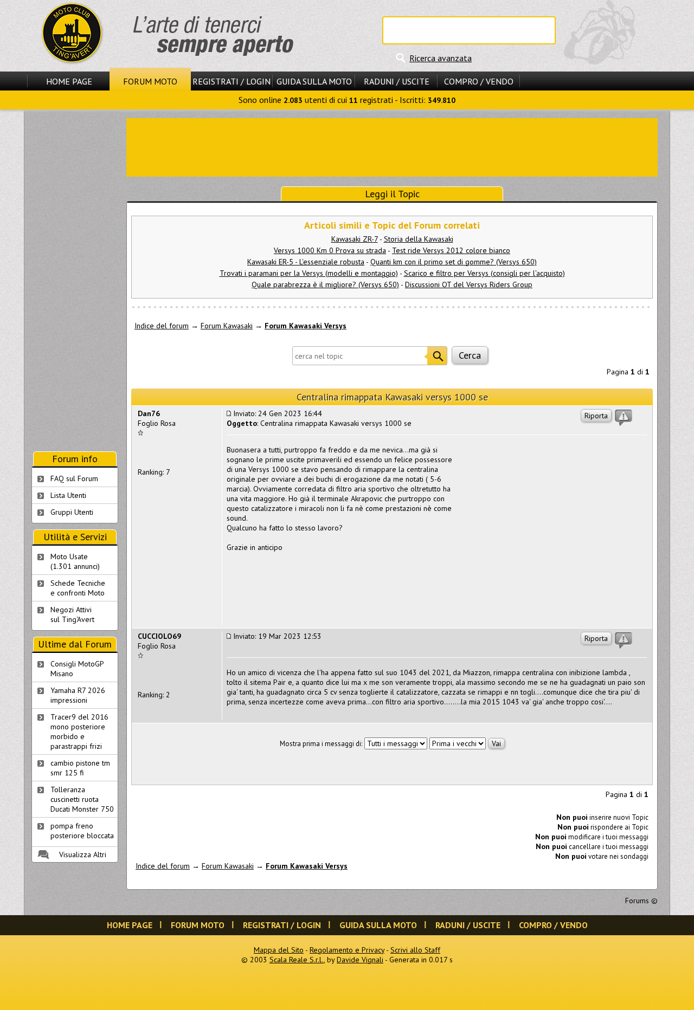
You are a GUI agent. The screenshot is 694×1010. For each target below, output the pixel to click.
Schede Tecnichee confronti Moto (77, 588)
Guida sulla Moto (314, 81)
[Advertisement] (392, 146)
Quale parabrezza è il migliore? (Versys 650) (325, 284)
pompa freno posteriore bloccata (82, 830)
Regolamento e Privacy (347, 950)
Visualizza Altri (82, 854)
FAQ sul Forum (74, 478)
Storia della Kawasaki (418, 239)
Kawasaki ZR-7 (354, 239)
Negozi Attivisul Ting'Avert (72, 614)
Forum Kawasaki (227, 326)
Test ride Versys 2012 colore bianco (451, 250)
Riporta (596, 415)
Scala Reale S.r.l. (296, 959)
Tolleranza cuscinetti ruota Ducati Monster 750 (82, 799)
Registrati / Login (231, 81)
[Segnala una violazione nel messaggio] (623, 418)
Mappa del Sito (279, 950)
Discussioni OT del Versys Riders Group (468, 284)
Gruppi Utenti (71, 512)
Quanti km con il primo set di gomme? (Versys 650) (453, 262)
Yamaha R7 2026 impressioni (77, 695)
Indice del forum (161, 326)
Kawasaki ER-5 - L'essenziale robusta (305, 262)
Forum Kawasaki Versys (305, 326)
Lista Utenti (68, 495)
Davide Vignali (360, 959)
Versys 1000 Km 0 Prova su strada (330, 250)
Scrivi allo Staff (415, 950)
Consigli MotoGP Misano (77, 668)
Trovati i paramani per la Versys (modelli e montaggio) (309, 273)
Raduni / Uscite (396, 81)
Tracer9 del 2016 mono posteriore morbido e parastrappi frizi (79, 731)
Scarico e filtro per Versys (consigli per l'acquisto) (484, 273)
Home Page (69, 81)
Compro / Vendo (478, 81)
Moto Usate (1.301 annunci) (75, 561)
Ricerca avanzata (440, 58)
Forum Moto (150, 81)
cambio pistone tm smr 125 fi (80, 768)
